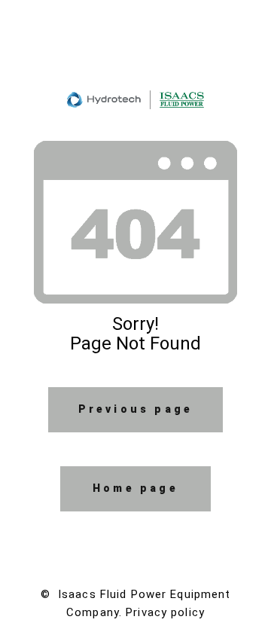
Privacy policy (165, 612)
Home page (135, 488)
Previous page (135, 409)
